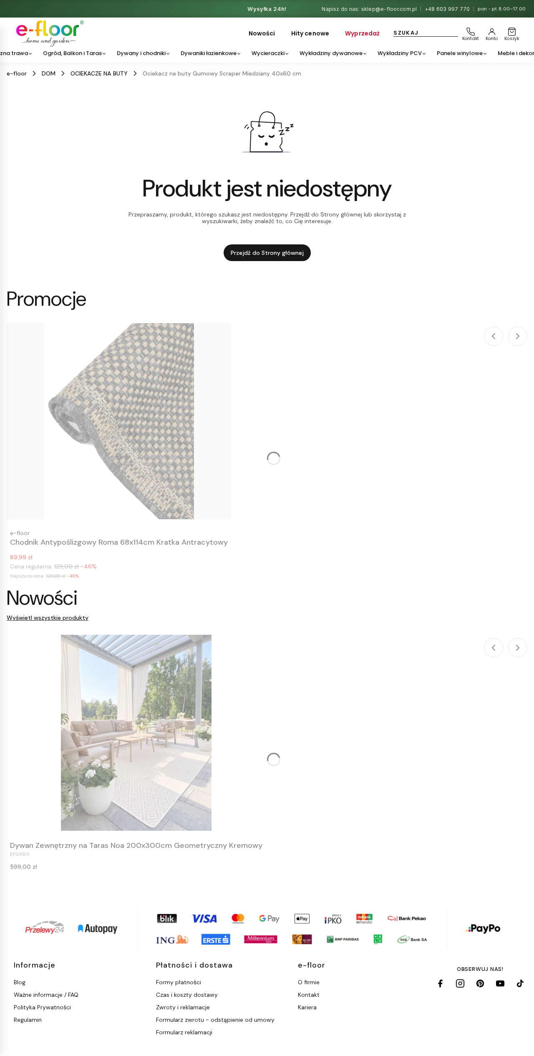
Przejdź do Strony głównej (267, 252)
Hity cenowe (310, 33)
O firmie (309, 982)
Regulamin (28, 1019)
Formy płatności (178, 982)
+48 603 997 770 (447, 9)
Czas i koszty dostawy (187, 994)
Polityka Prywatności (42, 1007)
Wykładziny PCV (400, 53)
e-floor (17, 73)
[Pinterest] (480, 983)
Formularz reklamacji (184, 1032)
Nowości (262, 33)
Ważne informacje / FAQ (46, 994)
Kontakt (309, 994)
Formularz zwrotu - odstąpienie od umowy (215, 1019)
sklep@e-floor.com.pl (389, 9)
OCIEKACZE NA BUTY (99, 73)
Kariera (307, 1007)
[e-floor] (49, 34)
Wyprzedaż (362, 33)
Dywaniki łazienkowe (209, 53)
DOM (48, 73)
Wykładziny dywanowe (331, 53)
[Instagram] (460, 983)
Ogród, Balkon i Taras (72, 53)
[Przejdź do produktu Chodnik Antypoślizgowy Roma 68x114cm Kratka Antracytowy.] (119, 421)
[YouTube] (500, 983)
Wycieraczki (268, 53)
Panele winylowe (460, 53)
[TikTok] (520, 983)
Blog (19, 982)
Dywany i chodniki (141, 53)
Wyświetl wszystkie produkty (47, 617)
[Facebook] (440, 983)
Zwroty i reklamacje (183, 1007)
